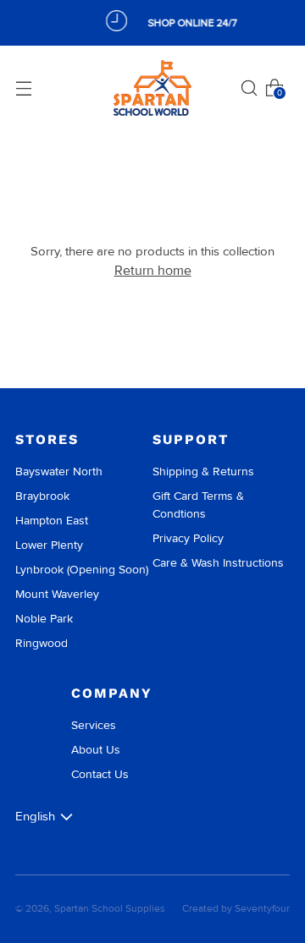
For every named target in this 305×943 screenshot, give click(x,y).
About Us (95, 750)
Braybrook (42, 496)
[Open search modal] (249, 88)
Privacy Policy (188, 538)
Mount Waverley (57, 594)
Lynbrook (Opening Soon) (81, 569)
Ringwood (41, 643)
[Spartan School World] (152, 88)
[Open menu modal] (24, 88)
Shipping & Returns (203, 471)
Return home (152, 270)
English (35, 816)
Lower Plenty (49, 545)
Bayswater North (59, 471)
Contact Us (100, 774)
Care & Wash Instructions (218, 563)
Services (93, 725)
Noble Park (44, 618)
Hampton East (51, 520)
